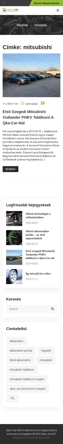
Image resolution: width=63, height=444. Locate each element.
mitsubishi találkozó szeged (27, 379)
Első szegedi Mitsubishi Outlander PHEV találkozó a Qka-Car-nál (28, 117)
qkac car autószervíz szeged (27, 388)
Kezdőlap (22, 25)
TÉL (12, 398)
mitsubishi (46, 360)
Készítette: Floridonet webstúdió (31, 437)
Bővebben (10, 169)
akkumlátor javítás (21, 350)
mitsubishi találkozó (22, 369)
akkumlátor (16, 341)
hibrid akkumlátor (20, 360)
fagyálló (46, 350)
